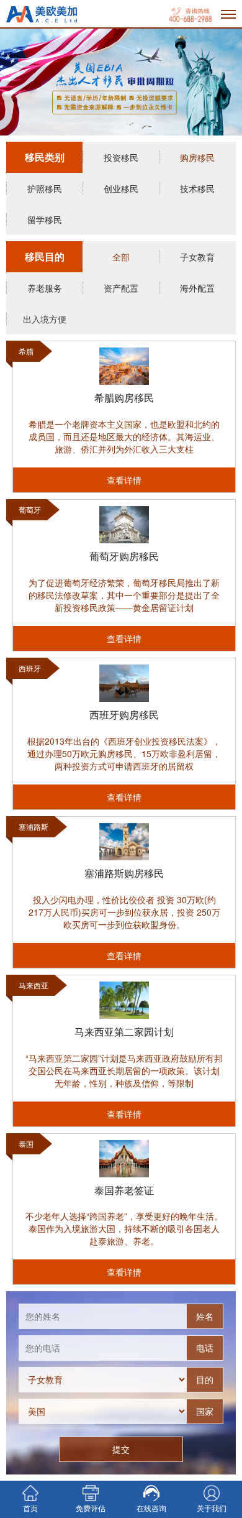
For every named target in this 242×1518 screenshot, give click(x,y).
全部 (121, 257)
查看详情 (124, 480)
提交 (121, 1449)
